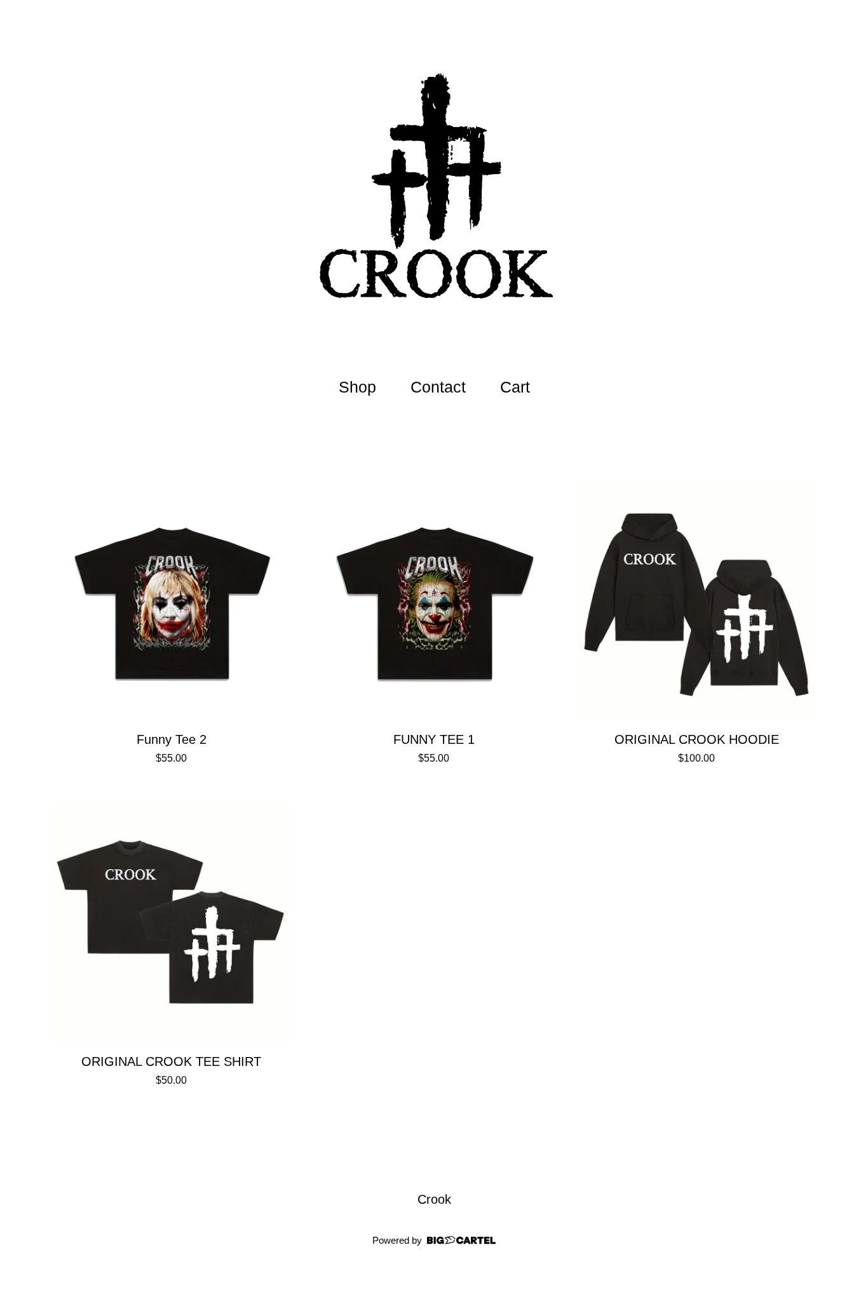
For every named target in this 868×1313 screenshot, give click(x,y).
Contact (438, 387)
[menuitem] (357, 387)
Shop (357, 387)
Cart (518, 385)
